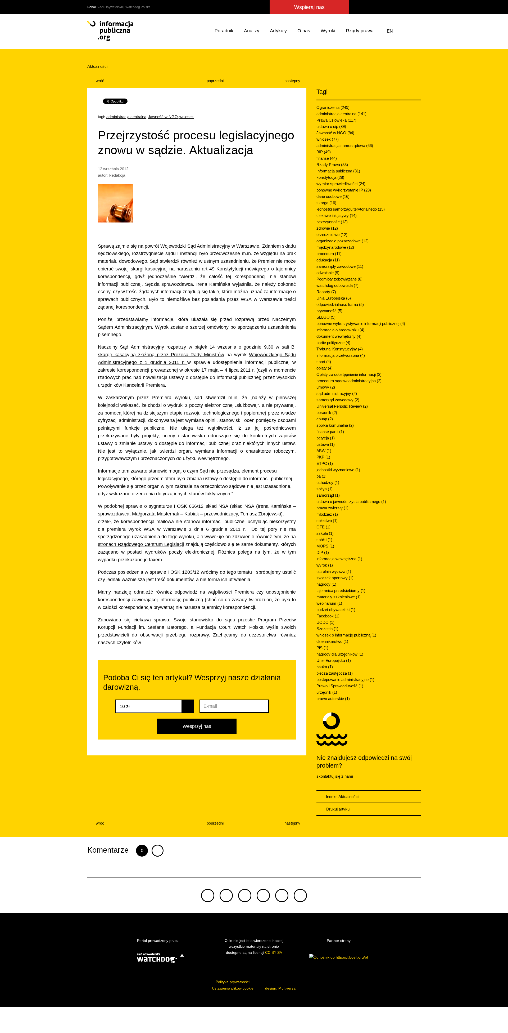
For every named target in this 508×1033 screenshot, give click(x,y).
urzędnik (326, 692)
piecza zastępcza (334, 673)
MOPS (325, 546)
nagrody (326, 584)
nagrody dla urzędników (339, 654)
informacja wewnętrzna (339, 558)
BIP (323, 152)
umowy (325, 387)
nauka (324, 667)
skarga (326, 203)
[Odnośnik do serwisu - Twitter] (367, 7)
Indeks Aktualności (342, 796)
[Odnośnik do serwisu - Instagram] (395, 7)
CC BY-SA (273, 952)
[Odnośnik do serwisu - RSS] (416, 7)
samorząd (328, 495)
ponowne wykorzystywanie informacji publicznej (360, 323)
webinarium (329, 603)
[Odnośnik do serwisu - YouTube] (406, 7)
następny (292, 80)
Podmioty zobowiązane (339, 279)
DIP (322, 552)
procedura (329, 253)
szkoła (325, 533)
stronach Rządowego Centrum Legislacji (141, 544)
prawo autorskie (333, 698)
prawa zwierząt (332, 508)
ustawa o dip (331, 126)
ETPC (324, 463)
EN (390, 31)
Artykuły (278, 30)
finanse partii (330, 431)
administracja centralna (126, 116)
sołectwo (327, 520)
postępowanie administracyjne (345, 679)
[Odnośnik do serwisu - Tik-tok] (207, 895)
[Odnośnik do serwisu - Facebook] (376, 7)
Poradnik (224, 30)
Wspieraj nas (309, 7)
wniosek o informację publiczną (346, 635)
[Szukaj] (415, 31)
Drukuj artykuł (337, 809)
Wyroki (328, 30)
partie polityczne (333, 342)
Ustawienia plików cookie (232, 988)
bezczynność (332, 222)
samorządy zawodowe (339, 266)
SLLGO (325, 317)
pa (321, 476)
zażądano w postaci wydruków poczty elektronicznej (156, 552)
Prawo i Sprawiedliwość (339, 686)
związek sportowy (334, 578)
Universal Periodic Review (342, 406)
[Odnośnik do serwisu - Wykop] (385, 7)
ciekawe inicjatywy (336, 215)
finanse (326, 158)
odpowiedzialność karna (340, 304)
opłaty (324, 368)
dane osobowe (333, 196)
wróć (99, 80)
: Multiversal (280, 988)
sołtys (324, 489)
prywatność (329, 311)
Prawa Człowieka (336, 120)
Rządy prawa (360, 30)
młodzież (327, 514)
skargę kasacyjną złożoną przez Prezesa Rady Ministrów (161, 354)
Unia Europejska (333, 298)
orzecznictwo (331, 234)
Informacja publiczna (338, 171)
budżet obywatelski (335, 609)
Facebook (327, 616)
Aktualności (97, 66)
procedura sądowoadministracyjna (349, 381)
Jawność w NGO (163, 116)
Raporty (326, 292)
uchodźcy (327, 482)
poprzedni (215, 80)
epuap (324, 419)
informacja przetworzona (340, 355)
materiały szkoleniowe (338, 597)
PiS (322, 647)
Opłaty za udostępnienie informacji (349, 374)
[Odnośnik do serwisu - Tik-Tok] (357, 7)
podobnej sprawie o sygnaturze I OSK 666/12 (153, 506)
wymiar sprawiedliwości (340, 183)
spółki (324, 539)
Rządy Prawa (332, 164)
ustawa (325, 444)
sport (323, 361)
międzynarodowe (335, 247)
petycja (325, 438)
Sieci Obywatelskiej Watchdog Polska (124, 7)
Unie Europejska (333, 660)
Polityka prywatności (233, 982)
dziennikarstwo (332, 641)
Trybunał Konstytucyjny (339, 349)
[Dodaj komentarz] (158, 851)
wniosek (186, 116)
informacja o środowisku (340, 330)
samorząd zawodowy (337, 400)
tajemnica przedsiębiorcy (340, 590)
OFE (323, 527)
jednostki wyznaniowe (338, 469)
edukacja (328, 260)
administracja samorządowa (344, 145)
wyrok (324, 565)
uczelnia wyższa (333, 571)
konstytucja (330, 177)
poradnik (326, 412)
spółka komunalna (335, 425)
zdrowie (327, 228)
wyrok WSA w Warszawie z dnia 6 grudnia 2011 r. (187, 529)
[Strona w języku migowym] (403, 31)
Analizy (251, 30)
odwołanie (327, 272)
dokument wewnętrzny (338, 336)
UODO (325, 622)
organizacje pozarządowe (342, 241)
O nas (303, 30)
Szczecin (327, 628)
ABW (323, 450)
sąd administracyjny (336, 393)
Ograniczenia (333, 107)
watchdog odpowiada (337, 285)
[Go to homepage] (110, 31)
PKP (323, 457)
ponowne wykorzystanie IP (343, 190)
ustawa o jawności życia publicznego (351, 501)
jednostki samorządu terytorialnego (350, 209)
